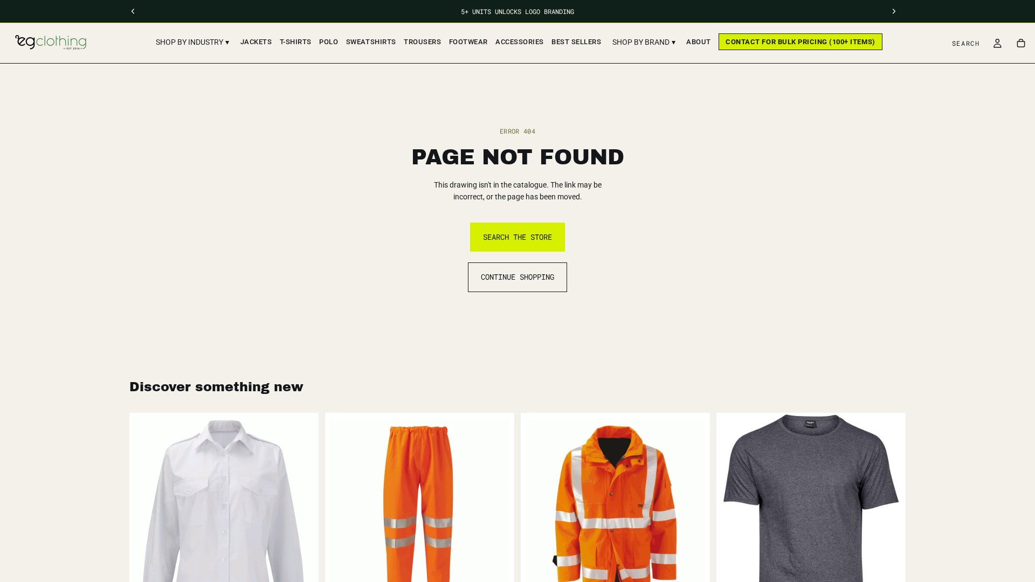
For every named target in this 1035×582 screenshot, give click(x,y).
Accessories (519, 42)
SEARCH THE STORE (517, 237)
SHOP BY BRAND (643, 42)
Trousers (422, 42)
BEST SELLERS (576, 42)
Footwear (468, 42)
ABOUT (698, 42)
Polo (328, 42)
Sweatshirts (371, 42)
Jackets (256, 42)
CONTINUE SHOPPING (517, 277)
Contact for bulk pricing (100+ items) (800, 42)
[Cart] (1021, 43)
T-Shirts (296, 42)
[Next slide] (889, 522)
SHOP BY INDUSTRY (192, 42)
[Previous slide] (732, 522)
